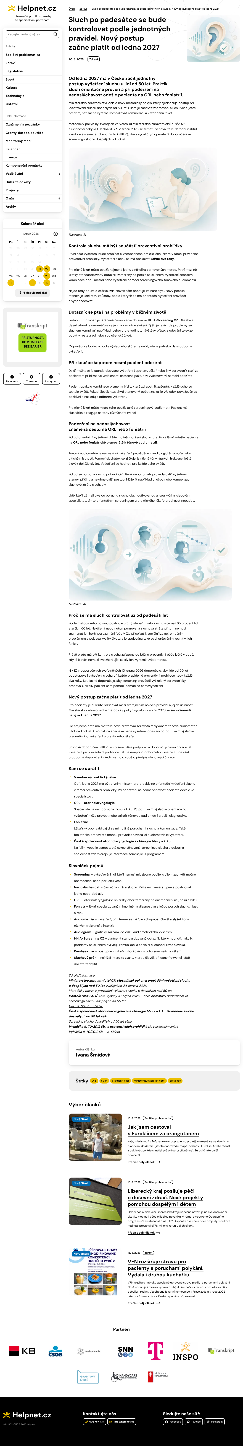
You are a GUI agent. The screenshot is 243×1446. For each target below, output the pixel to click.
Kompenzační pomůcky (24, 165)
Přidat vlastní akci (34, 293)
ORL (94, 1080)
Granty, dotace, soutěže (24, 133)
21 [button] (39, 269)
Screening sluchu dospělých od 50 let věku (100, 1021)
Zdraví (10, 63)
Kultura (11, 88)
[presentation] (95, 1137)
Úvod (72, 8)
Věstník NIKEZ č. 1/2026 (86, 1006)
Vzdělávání (14, 174)
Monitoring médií (19, 141)
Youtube (31, 381)
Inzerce (11, 157)
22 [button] (46, 269)
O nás (10, 198)
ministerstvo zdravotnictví (149, 1080)
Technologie (15, 96)
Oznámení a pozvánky (23, 124)
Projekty (12, 190)
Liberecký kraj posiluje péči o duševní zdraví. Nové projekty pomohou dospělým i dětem (165, 1197)
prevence (175, 1080)
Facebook (12, 381)
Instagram (51, 381)
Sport (10, 79)
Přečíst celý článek (141, 1162)
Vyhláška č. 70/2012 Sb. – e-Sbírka (94, 1032)
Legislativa (14, 71)
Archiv (11, 206)
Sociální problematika (23, 55)
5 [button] (47, 283)
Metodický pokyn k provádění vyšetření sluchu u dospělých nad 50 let (120, 991)
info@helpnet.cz (123, 1421)
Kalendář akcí (32, 223)
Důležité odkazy (18, 182)
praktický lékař (120, 1080)
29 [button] (47, 276)
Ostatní (12, 104)
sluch (104, 1080)
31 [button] (11, 283)
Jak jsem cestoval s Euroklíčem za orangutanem (163, 1130)
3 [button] (32, 283)
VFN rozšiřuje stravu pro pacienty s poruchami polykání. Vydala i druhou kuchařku (166, 1268)
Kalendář (13, 149)
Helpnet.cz (37, 8)
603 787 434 (96, 1421)
